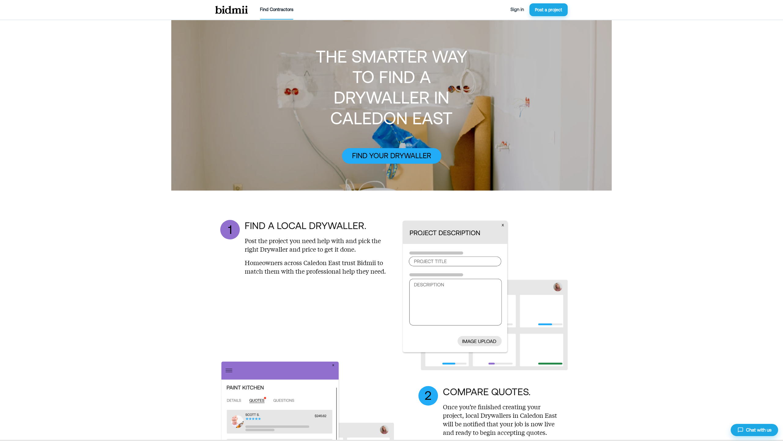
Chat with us (758, 429)
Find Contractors (276, 9)
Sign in (517, 9)
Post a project (548, 9)
